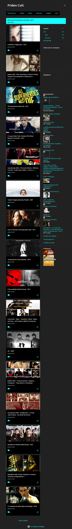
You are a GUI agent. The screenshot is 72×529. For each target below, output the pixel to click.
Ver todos (11, 22)
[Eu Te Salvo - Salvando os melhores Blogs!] (48, 254)
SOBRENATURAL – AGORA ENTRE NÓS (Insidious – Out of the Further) (52, 107)
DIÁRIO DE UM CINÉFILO (51, 97)
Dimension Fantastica (50, 219)
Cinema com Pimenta (50, 206)
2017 (44, 32)
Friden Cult (16, 5)
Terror (22, 13)
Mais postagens (23, 520)
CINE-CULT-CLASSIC (49, 165)
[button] (37, 50)
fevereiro (47, 38)
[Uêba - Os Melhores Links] (48, 265)
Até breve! (46, 214)
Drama (30, 13)
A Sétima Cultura (48, 135)
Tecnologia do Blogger (37, 526)
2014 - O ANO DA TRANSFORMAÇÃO (49, 200)
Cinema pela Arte (48, 239)
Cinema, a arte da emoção (51, 191)
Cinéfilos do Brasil (48, 243)
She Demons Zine (48, 150)
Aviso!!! (45, 130)
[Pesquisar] (65, 5)
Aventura (39, 13)
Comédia (48, 13)
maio (46, 35)
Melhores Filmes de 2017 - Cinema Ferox (51, 185)
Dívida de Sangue (48, 122)
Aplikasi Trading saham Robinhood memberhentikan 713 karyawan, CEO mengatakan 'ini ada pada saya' (53, 169)
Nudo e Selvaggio (48, 176)
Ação (56, 13)
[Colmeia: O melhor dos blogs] (48, 260)
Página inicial (12, 13)
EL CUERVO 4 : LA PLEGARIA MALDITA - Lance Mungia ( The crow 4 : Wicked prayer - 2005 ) (53, 229)
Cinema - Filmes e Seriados (51, 114)
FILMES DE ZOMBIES (49, 236)
